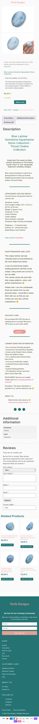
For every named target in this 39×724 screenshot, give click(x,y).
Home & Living (6, 650)
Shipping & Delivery (8, 668)
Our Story (5, 686)
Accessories (6, 648)
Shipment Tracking (8, 671)
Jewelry (4, 645)
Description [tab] (8, 118)
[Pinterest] (19, 409)
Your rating (8, 467)
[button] (34, 2)
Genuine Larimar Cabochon (19, 62)
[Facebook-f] (23, 409)
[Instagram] (15, 409)
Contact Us (5, 689)
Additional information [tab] (25, 118)
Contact (4, 658)
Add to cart (20, 102)
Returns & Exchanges (9, 674)
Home (6, 62)
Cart (3, 653)
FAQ (3, 677)
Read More (19, 238)
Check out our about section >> (19, 402)
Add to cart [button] (7, 545)
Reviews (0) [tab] (9, 122)
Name (6, 485)
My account (5, 656)
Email (5, 492)
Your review (8, 473)
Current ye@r (8, 504)
